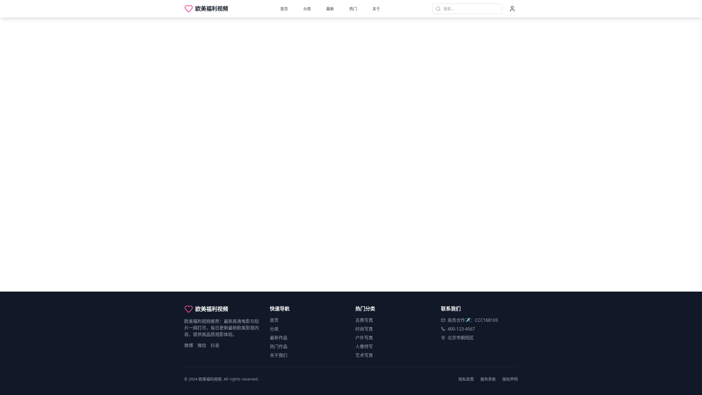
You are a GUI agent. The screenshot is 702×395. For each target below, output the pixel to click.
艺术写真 (364, 355)
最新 (330, 8)
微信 (201, 345)
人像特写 (364, 346)
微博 (188, 345)
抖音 (215, 345)
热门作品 (278, 346)
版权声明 (510, 379)
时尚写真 (364, 329)
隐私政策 (466, 379)
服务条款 (488, 379)
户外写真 (364, 338)
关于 (376, 8)
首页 (284, 8)
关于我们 (278, 355)
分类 (307, 8)
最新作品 (278, 338)
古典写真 (364, 320)
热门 (353, 8)
